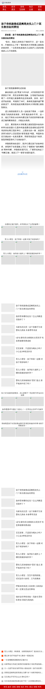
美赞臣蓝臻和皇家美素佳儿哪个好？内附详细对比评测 (24, 672)
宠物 (18, 687)
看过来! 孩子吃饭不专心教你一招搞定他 (19, 656)
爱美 (13, 9)
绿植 (35, 687)
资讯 (4, 7)
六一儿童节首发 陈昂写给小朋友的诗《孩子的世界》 (23, 668)
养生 (4, 9)
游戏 (22, 7)
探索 (40, 7)
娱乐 (13, 7)
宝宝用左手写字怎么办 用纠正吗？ (17, 677)
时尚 (39, 687)
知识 (31, 7)
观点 (31, 687)
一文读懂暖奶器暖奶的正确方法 (16, 660)
